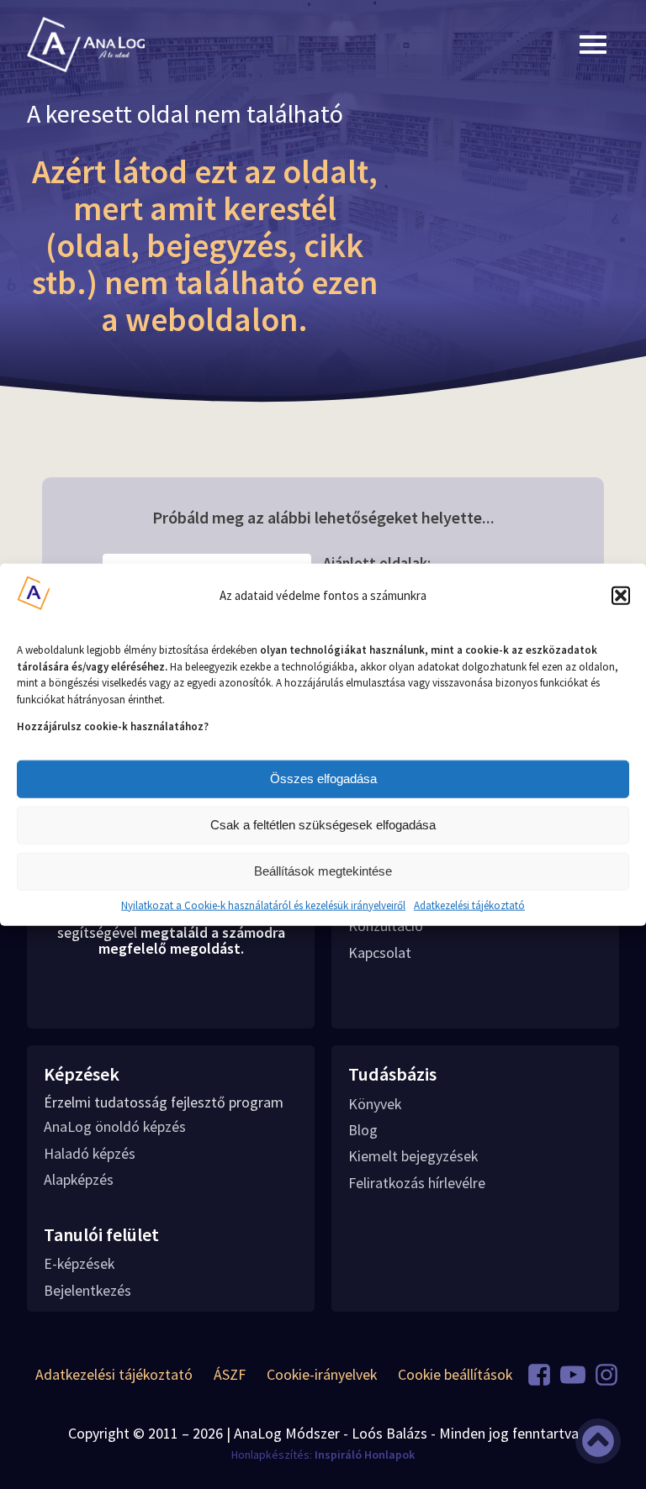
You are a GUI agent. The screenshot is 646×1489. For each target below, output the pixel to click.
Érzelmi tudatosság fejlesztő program (163, 1102)
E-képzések (79, 1263)
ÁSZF (230, 1374)
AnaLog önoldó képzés (115, 1126)
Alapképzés (79, 1179)
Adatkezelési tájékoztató (469, 905)
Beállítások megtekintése (323, 871)
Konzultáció (385, 925)
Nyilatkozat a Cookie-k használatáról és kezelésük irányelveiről (263, 905)
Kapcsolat (379, 952)
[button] (620, 595)
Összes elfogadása (323, 778)
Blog (363, 1130)
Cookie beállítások (455, 1374)
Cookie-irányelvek (322, 1374)
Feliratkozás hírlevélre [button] (416, 1183)
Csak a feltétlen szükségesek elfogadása (323, 825)
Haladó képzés (89, 1153)
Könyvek (374, 1104)
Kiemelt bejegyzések (413, 1156)
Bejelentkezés (87, 1290)
